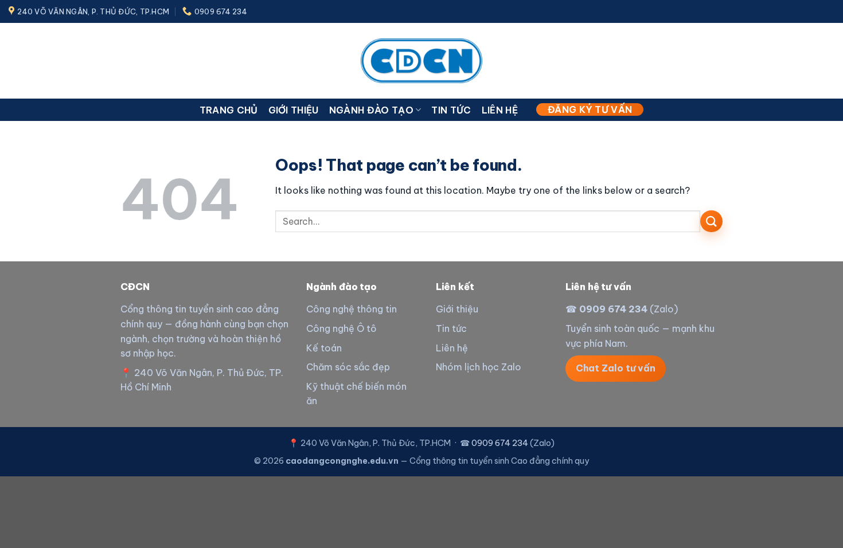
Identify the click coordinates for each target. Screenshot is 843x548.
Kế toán (324, 348)
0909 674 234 (613, 309)
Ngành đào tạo (371, 110)
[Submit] (711, 221)
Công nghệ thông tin (351, 309)
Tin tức (451, 110)
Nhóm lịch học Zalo (478, 367)
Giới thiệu (293, 110)
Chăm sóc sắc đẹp (348, 367)
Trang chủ (229, 110)
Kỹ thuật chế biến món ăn (356, 394)
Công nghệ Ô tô (341, 328)
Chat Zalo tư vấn (615, 368)
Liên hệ (500, 110)
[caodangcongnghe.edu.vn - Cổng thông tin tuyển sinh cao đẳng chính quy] (421, 60)
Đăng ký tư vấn (590, 109)
